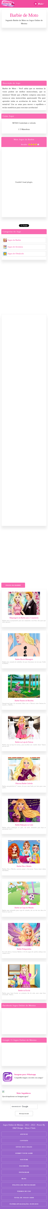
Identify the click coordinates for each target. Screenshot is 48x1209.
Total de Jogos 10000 (24, 1197)
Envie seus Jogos (24, 1147)
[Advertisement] (24, 55)
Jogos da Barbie (14, 240)
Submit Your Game (24, 1153)
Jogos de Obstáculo (16, 253)
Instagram (24, 1172)
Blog (24, 1178)
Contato (24, 1140)
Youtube (24, 1159)
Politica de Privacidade (24, 1185)
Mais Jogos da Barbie (24, 139)
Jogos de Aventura (15, 247)
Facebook (24, 1166)
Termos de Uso (24, 1191)
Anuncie (24, 1134)
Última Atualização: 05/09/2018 (24, 1204)
